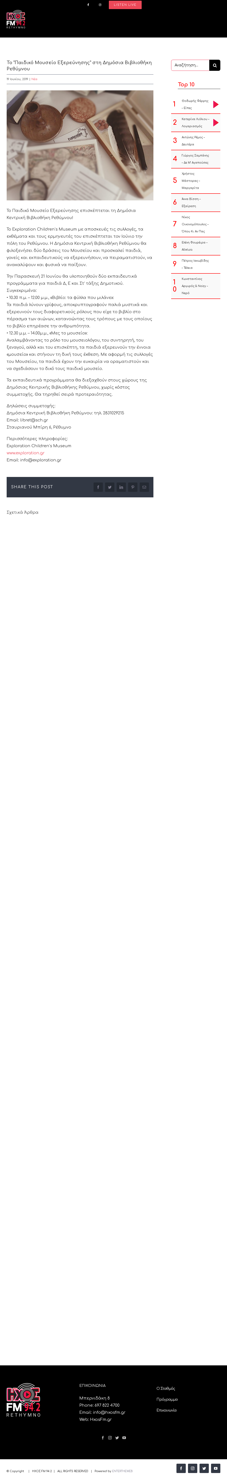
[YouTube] (124, 1437)
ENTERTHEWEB (122, 1471)
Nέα (34, 79)
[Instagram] (110, 1437)
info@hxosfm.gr (109, 1412)
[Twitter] (117, 1437)
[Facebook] (103, 1437)
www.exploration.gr (26, 453)
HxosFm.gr (101, 1419)
